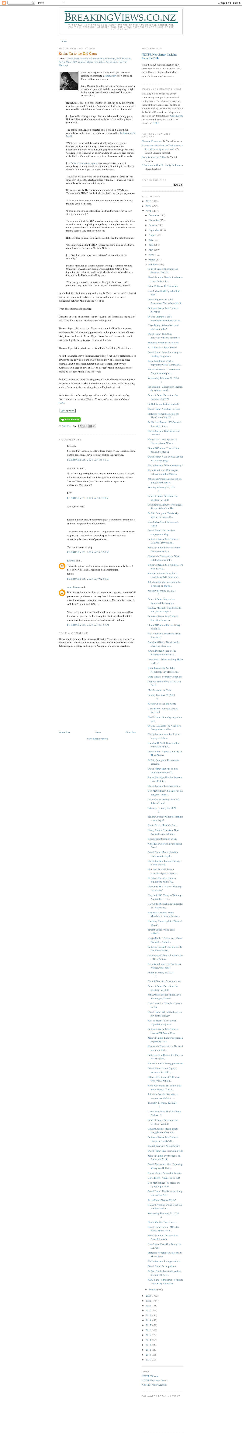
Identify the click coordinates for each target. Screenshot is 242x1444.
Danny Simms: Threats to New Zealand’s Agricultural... (163, 831)
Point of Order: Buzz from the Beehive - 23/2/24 (163, 988)
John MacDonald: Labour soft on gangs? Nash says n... (165, 480)
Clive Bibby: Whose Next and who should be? (163, 327)
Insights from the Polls (153, 157)
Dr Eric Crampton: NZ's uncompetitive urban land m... (164, 318)
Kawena (71, 560)
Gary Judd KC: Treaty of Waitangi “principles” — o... (165, 897)
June (151, 244)
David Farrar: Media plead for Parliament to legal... (163, 854)
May (151, 249)
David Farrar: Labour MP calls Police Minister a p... (163, 1228)
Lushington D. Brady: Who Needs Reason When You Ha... (165, 506)
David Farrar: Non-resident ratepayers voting (161, 532)
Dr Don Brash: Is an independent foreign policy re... (164, 1273)
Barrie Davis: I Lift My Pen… (163, 825)
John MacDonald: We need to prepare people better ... (163, 1096)
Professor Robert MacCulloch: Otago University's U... (163, 1139)
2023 (149, 1295)
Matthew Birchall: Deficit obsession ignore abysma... (163, 871)
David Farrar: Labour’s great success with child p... (162, 1070)
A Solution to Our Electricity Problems (161, 165)
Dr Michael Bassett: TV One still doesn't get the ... (164, 424)
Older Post (131, 732)
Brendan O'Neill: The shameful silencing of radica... (163, 644)
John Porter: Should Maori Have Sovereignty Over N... (164, 996)
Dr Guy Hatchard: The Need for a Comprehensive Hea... (164, 727)
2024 (149, 211)
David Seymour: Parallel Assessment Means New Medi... (165, 301)
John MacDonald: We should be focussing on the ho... (164, 583)
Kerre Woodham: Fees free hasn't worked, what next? (164, 965)
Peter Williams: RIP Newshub (163, 286)
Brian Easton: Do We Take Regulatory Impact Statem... (163, 669)
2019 (149, 1315)
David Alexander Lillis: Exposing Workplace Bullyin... (165, 1166)
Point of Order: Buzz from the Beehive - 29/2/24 (163, 270)
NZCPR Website (150, 1376)
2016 (149, 1330)
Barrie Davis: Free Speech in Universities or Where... (162, 441)
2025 (149, 206)
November (154, 220)
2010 (149, 1359)
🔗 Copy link (67, 411)
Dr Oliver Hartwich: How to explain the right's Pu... (162, 879)
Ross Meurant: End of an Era (162, 838)
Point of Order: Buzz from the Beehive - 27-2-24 (163, 497)
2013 (149, 1344)
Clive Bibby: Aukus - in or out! (164, 1177)
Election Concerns (151, 141)
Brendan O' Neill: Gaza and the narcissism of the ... (163, 744)
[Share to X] (87, 426)
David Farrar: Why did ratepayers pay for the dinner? (165, 1013)
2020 (149, 1310)
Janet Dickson (123, 58)
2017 (149, 1325)
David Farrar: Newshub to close (164, 408)
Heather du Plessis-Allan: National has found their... (165, 1048)
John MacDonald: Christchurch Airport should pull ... (164, 371)
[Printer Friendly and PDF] (70, 422)
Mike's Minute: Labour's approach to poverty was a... (165, 1039)
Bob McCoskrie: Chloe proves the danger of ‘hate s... (165, 792)
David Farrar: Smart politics (162, 1266)
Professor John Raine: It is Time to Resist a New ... (165, 1056)
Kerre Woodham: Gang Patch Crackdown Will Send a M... (163, 575)
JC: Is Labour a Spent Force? (162, 347)
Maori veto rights (95, 61)
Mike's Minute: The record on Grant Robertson (163, 1237)
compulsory (110, 75)
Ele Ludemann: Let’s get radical (164, 1261)
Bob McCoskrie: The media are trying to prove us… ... (164, 1184)
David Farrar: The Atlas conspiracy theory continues (164, 335)
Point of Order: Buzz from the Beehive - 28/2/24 (163, 397)
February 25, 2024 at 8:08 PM (88, 459)
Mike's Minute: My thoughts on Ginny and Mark (164, 1157)
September (154, 230)
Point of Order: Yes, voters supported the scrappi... (161, 601)
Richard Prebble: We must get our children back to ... (165, 1206)
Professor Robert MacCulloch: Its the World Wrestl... (165, 948)
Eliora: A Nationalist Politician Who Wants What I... (164, 1078)
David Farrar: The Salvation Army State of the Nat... (165, 1193)
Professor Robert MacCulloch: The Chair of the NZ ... (163, 415)
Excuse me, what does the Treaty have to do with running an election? (162, 147)
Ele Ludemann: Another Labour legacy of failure (164, 736)
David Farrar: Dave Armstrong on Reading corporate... (165, 354)
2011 (149, 1354)
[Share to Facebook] (90, 426)
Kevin (62, 61)
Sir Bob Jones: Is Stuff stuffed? (163, 404)
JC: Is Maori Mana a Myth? (162, 1200)
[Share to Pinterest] (94, 426)
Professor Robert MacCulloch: (163, 342)
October (153, 225)
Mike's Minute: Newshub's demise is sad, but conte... (165, 279)
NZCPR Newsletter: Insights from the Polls (159, 56)
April (152, 254)
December (154, 215)
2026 (149, 201)
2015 (149, 1335)
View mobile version (97, 738)
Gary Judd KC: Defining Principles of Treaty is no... (165, 905)
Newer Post (64, 732)
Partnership (111, 61)
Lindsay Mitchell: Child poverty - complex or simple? (165, 609)
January (153, 1289)
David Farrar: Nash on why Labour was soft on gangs (165, 458)
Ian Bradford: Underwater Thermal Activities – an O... (165, 388)
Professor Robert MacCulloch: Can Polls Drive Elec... (163, 540)
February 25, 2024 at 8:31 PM (88, 498)
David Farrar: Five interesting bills (165, 1150)
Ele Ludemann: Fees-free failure (164, 785)
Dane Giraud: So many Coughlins (165, 676)
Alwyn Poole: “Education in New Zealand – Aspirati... (165, 940)
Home (63, 41)
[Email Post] (74, 426)
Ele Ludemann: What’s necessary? (165, 465)
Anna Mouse (73, 587)
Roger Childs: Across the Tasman (165, 1173)
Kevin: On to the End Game (162, 703)
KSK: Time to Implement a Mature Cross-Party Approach (165, 1281)
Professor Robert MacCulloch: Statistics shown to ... (163, 618)
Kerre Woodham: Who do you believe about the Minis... (163, 472)
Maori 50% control (75, 61)
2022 (149, 1300)
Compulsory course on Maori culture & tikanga (91, 58)
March (152, 259)
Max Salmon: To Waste (159, 690)
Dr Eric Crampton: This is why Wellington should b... (163, 515)
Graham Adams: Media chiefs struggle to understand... (163, 1130)
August (153, 235)
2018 (149, 1320)
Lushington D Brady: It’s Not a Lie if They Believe (165, 957)
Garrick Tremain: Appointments (164, 1145)
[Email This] (79, 426)
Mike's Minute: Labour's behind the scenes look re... (164, 549)
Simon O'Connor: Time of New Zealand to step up (163, 450)
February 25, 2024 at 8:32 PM (88, 552)
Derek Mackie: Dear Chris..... (162, 1222)
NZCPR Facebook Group (154, 1380)
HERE (62, 403)
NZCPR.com (176, 115)
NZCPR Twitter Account (154, 1384)
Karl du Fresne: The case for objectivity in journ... (162, 1022)
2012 (149, 1349)
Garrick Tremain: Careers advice (164, 981)
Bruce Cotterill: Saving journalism (165, 1063)
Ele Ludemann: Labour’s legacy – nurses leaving (165, 862)
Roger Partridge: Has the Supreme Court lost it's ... (165, 779)
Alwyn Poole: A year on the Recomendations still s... (162, 652)
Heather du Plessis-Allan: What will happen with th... (164, 558)
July (151, 240)
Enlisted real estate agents (84, 163)
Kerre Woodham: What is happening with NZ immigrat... (165, 362)
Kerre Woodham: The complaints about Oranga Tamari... (165, 1087)
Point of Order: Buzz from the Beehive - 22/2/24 (163, 1121)
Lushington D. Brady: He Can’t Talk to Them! (163, 801)
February (153, 264)
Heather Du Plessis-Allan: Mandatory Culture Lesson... (164, 914)
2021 (149, 1305)
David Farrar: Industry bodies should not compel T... (163, 770)
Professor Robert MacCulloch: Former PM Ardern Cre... (163, 1030)
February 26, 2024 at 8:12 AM (88, 624)
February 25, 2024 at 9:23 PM (88, 578)
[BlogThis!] (83, 426)
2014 (149, 1340)
